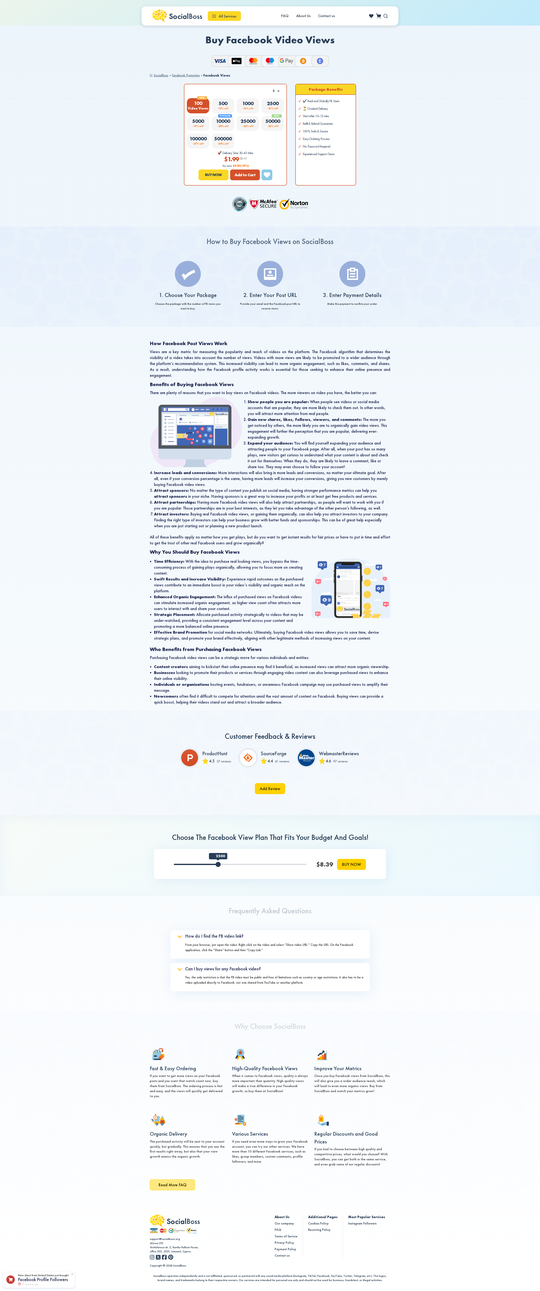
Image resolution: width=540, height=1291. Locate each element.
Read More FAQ (172, 1184)
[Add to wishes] (267, 175)
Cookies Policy (318, 1223)
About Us (303, 16)
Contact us (326, 16)
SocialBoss (161, 75)
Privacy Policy (284, 1243)
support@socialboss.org (165, 1239)
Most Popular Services (366, 1217)
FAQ (285, 16)
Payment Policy (285, 1249)
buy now (213, 174)
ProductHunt (214, 753)
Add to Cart (245, 174)
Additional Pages (323, 1217)
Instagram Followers (362, 1223)
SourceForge (273, 753)
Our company (284, 1223)
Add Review (270, 788)
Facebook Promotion (186, 75)
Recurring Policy (319, 1230)
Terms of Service (286, 1236)
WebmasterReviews (339, 753)
